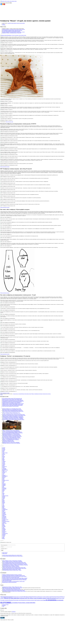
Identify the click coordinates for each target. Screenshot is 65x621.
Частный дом (4, 466)
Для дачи (3, 449)
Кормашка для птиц (5, 480)
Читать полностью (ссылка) (4, 166)
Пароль (2, 546)
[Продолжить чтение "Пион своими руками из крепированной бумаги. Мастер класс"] (12, 411)
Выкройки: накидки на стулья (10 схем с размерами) (10, 442)
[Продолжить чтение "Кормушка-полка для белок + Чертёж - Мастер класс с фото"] (12, 587)
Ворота (3, 465)
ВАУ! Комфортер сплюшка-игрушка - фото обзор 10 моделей (12, 30)
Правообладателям (5, 604)
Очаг (3, 482)
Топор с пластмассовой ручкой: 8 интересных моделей (11, 588)
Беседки (3, 448)
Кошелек (58, 596)
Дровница (4, 484)
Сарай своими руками (38, 600)
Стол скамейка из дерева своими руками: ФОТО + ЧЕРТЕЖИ (12, 417)
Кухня (3, 479)
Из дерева (3, 526)
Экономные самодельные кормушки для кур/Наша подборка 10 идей (13, 575)
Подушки (3, 518)
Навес (3, 537)
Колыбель (3, 534)
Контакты (3, 605)
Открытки (4, 513)
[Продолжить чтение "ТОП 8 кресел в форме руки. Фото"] (8, 441)
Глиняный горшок (5, 495)
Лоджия (3, 532)
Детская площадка (5, 519)
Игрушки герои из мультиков (18, 596)
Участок (3, 462)
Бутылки (3, 447)
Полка (3, 487)
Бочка (3, 458)
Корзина (3, 496)
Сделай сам (4, 468)
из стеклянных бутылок (17, 602)
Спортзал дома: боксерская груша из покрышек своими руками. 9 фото (13, 567)
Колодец (3, 454)
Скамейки (4, 461)
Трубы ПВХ (4, 516)
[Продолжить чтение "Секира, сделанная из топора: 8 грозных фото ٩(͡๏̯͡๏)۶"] (11, 413)
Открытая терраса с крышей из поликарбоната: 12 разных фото (12, 416)
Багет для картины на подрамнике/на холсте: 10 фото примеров (12, 400)
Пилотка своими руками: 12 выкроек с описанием (10, 565)
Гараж (3, 527)
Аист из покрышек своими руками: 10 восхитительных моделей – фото (14, 562)
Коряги (3, 489)
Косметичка (54, 596)
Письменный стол (54, 598)
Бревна (3, 490)
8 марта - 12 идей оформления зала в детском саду (10, 438)
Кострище (4, 483)
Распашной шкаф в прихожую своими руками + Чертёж (11, 569)
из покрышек (60, 600)
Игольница (4, 517)
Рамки (3, 511)
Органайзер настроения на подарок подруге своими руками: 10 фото (13, 590)
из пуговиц (6, 602)
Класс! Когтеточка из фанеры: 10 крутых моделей (10, 406)
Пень (3, 491)
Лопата (3, 536)
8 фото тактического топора (6, 580)
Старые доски (4, 471)
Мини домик (4, 523)
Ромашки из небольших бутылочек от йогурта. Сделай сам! (12, 574)
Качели (3, 467)
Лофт (3, 486)
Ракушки (3, 512)
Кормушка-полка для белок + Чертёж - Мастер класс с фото (12, 586)
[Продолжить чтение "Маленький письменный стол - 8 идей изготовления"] (11, 434)
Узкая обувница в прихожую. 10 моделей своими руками (11, 435)
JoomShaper (13, 611)
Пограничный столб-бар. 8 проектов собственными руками (12, 401)
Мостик (3, 538)
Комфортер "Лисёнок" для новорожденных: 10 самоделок (11, 32)
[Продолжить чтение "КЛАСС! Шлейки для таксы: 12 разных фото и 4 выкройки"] (12, 561)
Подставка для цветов (4, 600)
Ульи (3, 455)
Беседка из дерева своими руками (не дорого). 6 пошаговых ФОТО (13, 419)
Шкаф (3, 500)
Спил (3, 494)
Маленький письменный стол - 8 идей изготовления (10, 433)
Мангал (3, 477)
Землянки (3, 485)
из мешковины (51, 600)
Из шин (3, 450)
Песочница (4, 476)
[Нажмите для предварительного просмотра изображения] (13, 35)
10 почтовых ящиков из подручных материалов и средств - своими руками (14, 578)
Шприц (3, 524)
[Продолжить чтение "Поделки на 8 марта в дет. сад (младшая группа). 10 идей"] (12, 409)
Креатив (3, 528)
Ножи (3, 507)
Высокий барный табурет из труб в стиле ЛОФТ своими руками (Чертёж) (14, 576)
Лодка (3, 503)
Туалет (3, 473)
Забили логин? (4, 553)
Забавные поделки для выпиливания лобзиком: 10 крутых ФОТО (13, 403)
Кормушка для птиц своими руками (45, 596)
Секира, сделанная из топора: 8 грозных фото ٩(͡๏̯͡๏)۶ (11, 412)
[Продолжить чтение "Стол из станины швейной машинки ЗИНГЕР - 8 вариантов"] (12, 432)
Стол (3, 504)
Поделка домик (61, 598)
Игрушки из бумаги (28, 596)
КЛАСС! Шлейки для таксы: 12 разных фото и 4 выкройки (12, 560)
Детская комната (5, 533)
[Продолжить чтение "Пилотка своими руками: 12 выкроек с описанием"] (10, 566)
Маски (3, 506)
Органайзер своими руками (43, 598)
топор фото (32, 602)
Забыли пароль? (4, 552)
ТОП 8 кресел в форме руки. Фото (7, 440)
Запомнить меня (3, 548)
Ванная (3, 501)
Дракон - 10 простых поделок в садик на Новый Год (10, 430)
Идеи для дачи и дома (9, 121)
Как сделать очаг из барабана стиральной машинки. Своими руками (13, 581)
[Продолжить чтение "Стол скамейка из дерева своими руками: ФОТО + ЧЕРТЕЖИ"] (12, 418)
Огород (3, 464)
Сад (3, 492)
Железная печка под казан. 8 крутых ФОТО (9, 582)
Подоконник (4, 531)
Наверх (1, 394)
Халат (44, 600)
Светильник (4, 488)
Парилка (3, 525)
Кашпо (3, 470)
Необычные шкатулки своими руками (28, 598)
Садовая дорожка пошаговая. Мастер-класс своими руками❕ (12, 555)
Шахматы (3, 520)
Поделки (3, 472)
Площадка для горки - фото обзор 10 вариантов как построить (12, 405)
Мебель (3, 459)
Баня (3, 499)
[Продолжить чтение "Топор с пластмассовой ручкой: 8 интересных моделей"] (11, 589)
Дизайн (3, 498)
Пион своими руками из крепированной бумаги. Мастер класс (12, 410)
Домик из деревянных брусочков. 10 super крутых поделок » (41, 393)
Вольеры (3, 510)
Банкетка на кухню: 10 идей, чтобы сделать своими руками (12, 399)
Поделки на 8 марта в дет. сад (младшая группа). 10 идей (11, 408)
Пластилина (4, 514)
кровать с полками (26, 602)
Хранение (4, 508)
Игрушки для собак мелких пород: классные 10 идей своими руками (13, 414)
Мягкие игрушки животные (11, 598)
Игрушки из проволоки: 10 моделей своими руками (10, 577)
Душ (3, 474)
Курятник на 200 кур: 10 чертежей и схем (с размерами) (11, 402)
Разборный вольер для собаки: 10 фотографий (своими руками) (12, 404)
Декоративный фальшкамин (6, 596)
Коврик (3, 515)
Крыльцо (3, 535)
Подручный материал (5, 521)
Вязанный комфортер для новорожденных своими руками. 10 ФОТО (13, 29)
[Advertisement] (32, 12)
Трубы (3, 453)
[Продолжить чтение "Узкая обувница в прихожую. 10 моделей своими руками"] (12, 436)
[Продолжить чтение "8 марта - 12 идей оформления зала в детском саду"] (10, 439)
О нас (3, 606)
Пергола (3, 497)
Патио (3, 478)
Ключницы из (35, 596)
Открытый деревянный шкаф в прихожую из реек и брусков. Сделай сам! (14, 579)
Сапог (3, 505)
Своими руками (4, 452)
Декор (3, 460)
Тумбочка (3, 522)
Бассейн (3, 530)
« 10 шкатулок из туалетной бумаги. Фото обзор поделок (22, 393)
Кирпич (3, 456)
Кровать (3, 502)
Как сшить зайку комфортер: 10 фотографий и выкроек (11, 31)
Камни (3, 493)
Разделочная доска (17, 600)
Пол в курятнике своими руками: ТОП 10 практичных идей (12, 398)
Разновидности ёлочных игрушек (27, 600)
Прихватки (11, 600)
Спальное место (4, 509)
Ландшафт (4, 529)
